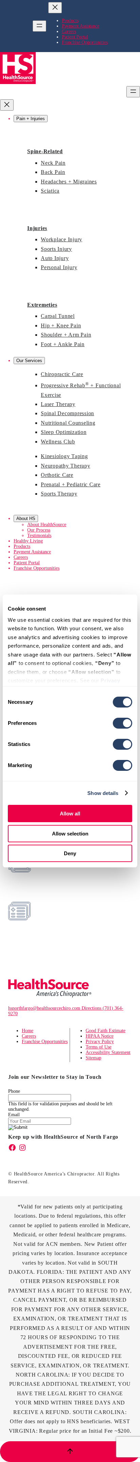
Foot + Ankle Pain (63, 344)
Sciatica (50, 191)
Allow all (70, 813)
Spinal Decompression (67, 413)
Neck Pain (53, 163)
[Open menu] (39, 26)
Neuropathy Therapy (65, 466)
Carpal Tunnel (58, 316)
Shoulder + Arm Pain (66, 335)
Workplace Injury (61, 239)
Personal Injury (59, 267)
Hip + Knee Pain (61, 325)
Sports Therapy (59, 494)
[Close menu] (55, 7)
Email (14, 1114)
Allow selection (70, 833)
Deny (70, 853)
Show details (102, 793)
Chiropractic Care (62, 374)
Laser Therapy (58, 404)
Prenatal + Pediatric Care (71, 484)
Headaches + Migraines (69, 181)
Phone (14, 1091)
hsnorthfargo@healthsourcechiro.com (45, 1008)
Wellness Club (58, 441)
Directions (92, 1008)
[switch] (122, 723)
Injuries (37, 228)
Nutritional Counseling (68, 423)
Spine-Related (45, 151)
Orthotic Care (57, 475)
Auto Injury (55, 258)
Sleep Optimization (64, 432)
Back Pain (53, 172)
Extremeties (42, 305)
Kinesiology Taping (64, 456)
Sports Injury (56, 249)
